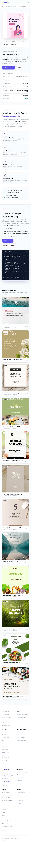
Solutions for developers (9, 245)
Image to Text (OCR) (21, 717)
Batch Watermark (21, 737)
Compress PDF (5, 737)
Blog (18, 795)
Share (7, 44)
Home (3, 6)
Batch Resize (20, 732)
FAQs (18, 806)
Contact (4, 818)
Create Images (5, 714)
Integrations (19, 777)
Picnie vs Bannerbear (7, 795)
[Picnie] (5, 2)
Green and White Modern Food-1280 (12, 662)
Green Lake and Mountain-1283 (10, 561)
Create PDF (4, 732)
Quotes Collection (21, 797)
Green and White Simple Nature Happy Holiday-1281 (13, 629)
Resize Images (5, 720)
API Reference (6, 241)
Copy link (14, 44)
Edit (20, 67)
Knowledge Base (21, 792)
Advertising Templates (11, 6)
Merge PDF (4, 734)
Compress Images (6, 717)
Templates (19, 803)
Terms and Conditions (7, 820)
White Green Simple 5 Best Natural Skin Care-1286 (13, 460)
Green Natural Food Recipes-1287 (11, 426)
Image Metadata (6, 725)
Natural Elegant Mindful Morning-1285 (12, 494)
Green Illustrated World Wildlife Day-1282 (13, 595)
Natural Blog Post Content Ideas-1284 (12, 528)
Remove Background (22, 714)
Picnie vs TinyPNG (6, 797)
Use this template (9, 67)
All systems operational (8, 840)
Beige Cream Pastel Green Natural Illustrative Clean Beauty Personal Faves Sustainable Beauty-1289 (13, 359)
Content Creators (6, 757)
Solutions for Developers (23, 772)
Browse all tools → (6, 781)
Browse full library (17, 10)
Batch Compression (21, 734)
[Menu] (28, 2)
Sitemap (4, 830)
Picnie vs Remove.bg (7, 800)
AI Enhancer (19, 720)
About (3, 812)
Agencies (4, 755)
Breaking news (6, 325)
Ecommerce (5, 749)
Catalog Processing (21, 740)
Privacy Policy (5, 823)
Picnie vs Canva (5, 792)
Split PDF (4, 740)
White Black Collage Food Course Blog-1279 (13, 696)
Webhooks (19, 783)
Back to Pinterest (7, 10)
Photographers (5, 752)
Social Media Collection (23, 6)
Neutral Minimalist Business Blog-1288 (12, 393)
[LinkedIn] (3, 785)
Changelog (19, 780)
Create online (20, 800)
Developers (4, 760)
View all (26, 293)
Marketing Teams (6, 747)
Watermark (4, 722)
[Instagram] (6, 785)
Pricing (3, 815)
